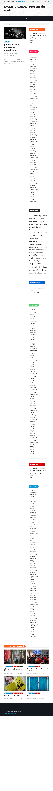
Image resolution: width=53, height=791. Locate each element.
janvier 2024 (33, 66)
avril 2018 (32, 148)
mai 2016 (32, 176)
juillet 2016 (32, 173)
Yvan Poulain (36, 275)
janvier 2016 (33, 182)
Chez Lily (38, 227)
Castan (34, 227)
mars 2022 (32, 91)
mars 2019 (32, 130)
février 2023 (33, 77)
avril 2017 (32, 160)
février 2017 (33, 162)
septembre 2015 (34, 189)
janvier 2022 (33, 93)
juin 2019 (32, 127)
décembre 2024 (33, 57)
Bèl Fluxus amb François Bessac (37, 33)
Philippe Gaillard (36, 263)
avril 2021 (32, 104)
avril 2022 (32, 89)
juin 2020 (32, 111)
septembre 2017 (34, 157)
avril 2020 (32, 114)
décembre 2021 (33, 95)
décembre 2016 (33, 166)
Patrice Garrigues (35, 261)
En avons (32, 42)
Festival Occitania (43, 230)
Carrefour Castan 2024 (35, 39)
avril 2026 (32, 56)
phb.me (42, 261)
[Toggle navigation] (26, 18)
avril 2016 (32, 178)
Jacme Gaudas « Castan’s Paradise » (18, 24)
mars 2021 (32, 105)
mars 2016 (32, 180)
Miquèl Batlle (34, 255)
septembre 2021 (34, 98)
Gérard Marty (37, 235)
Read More (8, 67)
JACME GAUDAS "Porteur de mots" (24, 8)
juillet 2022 (32, 86)
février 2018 (33, 152)
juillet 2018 (32, 143)
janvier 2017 (33, 164)
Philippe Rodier (35, 267)
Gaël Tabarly (43, 233)
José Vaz (32, 241)
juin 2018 (32, 144)
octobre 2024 (33, 59)
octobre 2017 (33, 155)
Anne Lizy (37, 215)
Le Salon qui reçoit (38, 247)
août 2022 (32, 84)
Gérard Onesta (34, 239)
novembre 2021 (33, 97)
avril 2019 (32, 128)
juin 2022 (32, 88)
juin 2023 (32, 72)
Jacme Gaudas (43, 239)
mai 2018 (32, 146)
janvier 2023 (33, 79)
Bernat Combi (34, 221)
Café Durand (38, 224)
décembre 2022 (33, 80)
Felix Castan (36, 230)
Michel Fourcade (36, 252)
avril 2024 (32, 63)
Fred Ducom (34, 232)
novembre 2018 (33, 137)
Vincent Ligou (31, 275)
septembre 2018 (34, 141)
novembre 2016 (33, 168)
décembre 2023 (33, 68)
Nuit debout (44, 258)
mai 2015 (32, 196)
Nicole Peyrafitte (35, 258)
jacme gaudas (10, 673)
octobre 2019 (33, 123)
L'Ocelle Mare (39, 242)
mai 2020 (32, 113)
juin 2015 (32, 194)
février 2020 (33, 116)
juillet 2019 (32, 125)
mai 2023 (32, 73)
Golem (30, 236)
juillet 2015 (32, 192)
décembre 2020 (33, 107)
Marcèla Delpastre (37, 249)
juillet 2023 (32, 70)
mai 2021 (32, 102)
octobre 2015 (33, 187)
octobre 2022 (33, 82)
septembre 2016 (34, 169)
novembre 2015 (33, 185)
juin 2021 (32, 100)
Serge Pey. (41, 270)
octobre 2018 (33, 139)
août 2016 (32, 171)
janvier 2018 (33, 153)
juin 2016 (32, 175)
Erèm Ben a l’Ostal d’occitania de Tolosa (38, 670)
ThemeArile (13, 713)
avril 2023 (32, 75)
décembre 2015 (33, 184)
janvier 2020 (33, 118)
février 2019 (33, 132)
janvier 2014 (33, 201)
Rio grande (34, 270)
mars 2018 (32, 150)
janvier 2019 (33, 134)
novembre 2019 (33, 121)
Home (6, 24)
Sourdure (31, 273)
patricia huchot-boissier (12, 53)
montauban (42, 255)
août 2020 (32, 109)
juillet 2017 (32, 159)
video (45, 273)
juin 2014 (32, 200)
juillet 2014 (32, 198)
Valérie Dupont (38, 273)
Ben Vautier (39, 218)
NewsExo (6, 713)
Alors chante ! (31, 216)
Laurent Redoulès (36, 244)
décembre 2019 (33, 120)
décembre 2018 (33, 136)
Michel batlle (43, 249)
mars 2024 (32, 65)
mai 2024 (32, 61)
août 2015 (32, 191)
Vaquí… (32, 40)
